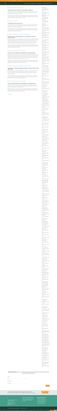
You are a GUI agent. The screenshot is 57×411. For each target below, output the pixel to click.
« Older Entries (10, 94)
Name (8, 376)
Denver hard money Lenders (18, 13)
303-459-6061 (20, 0)
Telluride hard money (22, 58)
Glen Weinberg (10, 11)
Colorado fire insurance (45, 120)
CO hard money (44, 93)
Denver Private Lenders (45, 232)
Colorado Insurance (23, 12)
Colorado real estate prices (33, 25)
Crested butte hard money (22, 57)
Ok (50, 410)
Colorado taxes (9, 26)
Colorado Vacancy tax (45, 203)
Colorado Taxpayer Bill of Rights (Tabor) (17, 26)
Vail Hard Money (44, 324)
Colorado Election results (45, 114)
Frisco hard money (44, 253)
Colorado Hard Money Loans (42, 400)
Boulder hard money (45, 81)
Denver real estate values (32, 43)
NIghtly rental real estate (45, 294)
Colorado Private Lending (26, 25)
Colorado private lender (29, 12)
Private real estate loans (45, 296)
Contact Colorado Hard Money (47, 3)
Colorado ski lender (34, 56)
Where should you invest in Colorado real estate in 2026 (45, 345)
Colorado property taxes (45, 157)
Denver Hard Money (12, 13)
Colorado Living (18, 54)
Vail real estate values (45, 328)
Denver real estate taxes (24, 72)
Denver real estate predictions (24, 43)
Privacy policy (53, 410)
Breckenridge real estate (45, 88)
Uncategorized (44, 320)
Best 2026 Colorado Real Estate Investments (32, 70)
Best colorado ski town (45, 75)
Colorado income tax (13, 25)
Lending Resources (38, 3)
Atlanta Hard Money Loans (42, 402)
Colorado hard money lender (17, 12)
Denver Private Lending (17, 43)
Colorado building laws (45, 101)
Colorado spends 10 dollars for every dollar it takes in (20, 10)
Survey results (44, 317)
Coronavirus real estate (45, 216)
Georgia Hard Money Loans (42, 401)
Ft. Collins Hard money (45, 257)
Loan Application (13, 0)
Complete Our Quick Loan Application (45, 392)
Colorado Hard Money (10, 12)
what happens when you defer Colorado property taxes (45, 331)
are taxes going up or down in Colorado (32, 11)
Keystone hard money (45, 279)
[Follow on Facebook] (47, 1)
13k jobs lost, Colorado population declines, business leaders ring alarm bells (23, 68)
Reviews (24, 401)
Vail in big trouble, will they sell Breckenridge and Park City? (45, 18)
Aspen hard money (44, 68)
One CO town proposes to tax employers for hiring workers (22, 83)
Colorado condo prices (45, 108)
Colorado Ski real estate (11, 57)
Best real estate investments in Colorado (13, 71)
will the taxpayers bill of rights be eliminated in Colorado (45, 363)
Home (25, 3)
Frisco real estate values (45, 254)
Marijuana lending (44, 284)
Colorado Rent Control (45, 176)
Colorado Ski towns (16, 57)
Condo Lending (44, 212)
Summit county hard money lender (15, 58)
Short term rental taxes (45, 304)
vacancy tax (27, 58)
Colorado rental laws (45, 178)
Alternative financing (45, 59)
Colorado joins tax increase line (15, 23)
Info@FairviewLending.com (14, 404)
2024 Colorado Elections (45, 37)
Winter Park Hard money (45, 365)
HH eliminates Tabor (45, 268)
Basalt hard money (44, 69)
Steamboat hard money (29, 57)
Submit (47, 385)
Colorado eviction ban (45, 119)
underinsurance (44, 321)
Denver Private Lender (18, 72)
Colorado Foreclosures (45, 124)
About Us (28, 3)
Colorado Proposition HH (45, 160)
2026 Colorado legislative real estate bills (22, 11)
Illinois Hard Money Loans (41, 403)
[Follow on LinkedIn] (49, 1)
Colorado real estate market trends (16, 55)
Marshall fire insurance (45, 288)
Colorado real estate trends (31, 55)
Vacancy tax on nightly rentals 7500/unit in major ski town (21, 53)
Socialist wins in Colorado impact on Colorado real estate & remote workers (22, 37)
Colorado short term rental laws (19, 56)
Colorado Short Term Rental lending (27, 56)
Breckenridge (44, 84)
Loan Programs (32, 3)
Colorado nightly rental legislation (25, 54)
